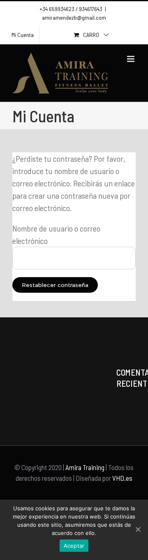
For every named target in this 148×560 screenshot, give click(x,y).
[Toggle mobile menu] (131, 59)
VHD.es (122, 478)
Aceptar (74, 545)
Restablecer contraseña (55, 285)
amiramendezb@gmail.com (74, 17)
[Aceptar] (138, 529)
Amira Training (84, 467)
